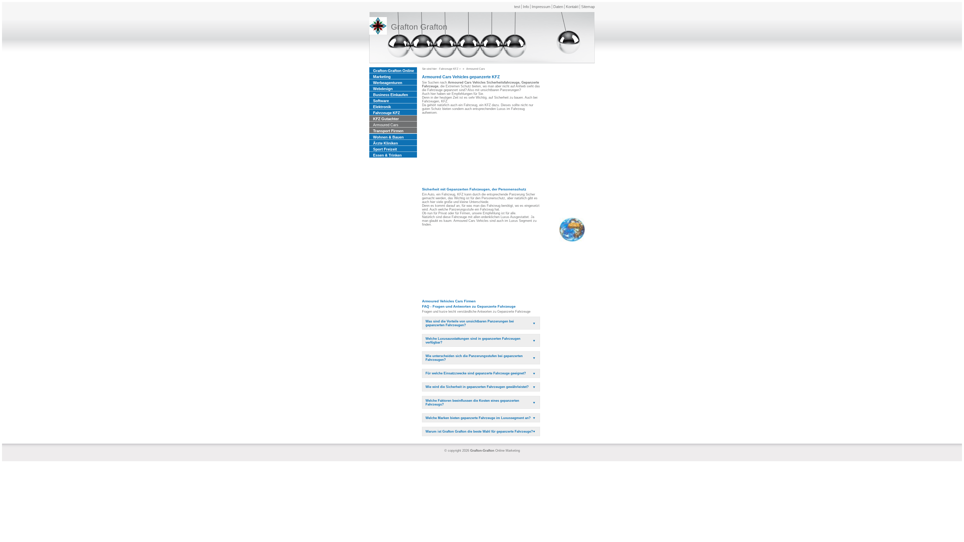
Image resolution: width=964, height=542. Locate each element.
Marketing (382, 77)
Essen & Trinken (387, 155)
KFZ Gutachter (386, 119)
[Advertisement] (481, 151)
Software (381, 101)
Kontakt (572, 7)
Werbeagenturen (387, 83)
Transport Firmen (388, 131)
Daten (558, 7)
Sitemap (588, 7)
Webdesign (383, 89)
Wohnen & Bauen (388, 137)
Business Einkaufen (390, 95)
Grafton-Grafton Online (393, 71)
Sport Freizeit (385, 149)
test (517, 7)
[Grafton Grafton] (378, 27)
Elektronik (382, 107)
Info (526, 7)
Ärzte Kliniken (385, 143)
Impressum (541, 7)
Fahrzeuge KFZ (386, 113)
